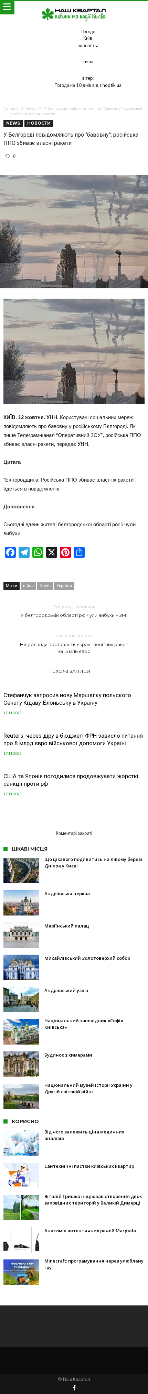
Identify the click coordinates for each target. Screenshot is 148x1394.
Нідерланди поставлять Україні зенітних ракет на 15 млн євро (74, 643)
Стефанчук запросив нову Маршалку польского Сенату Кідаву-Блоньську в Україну (67, 699)
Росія (45, 585)
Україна (64, 585)
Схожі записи (71, 671)
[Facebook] (74, 1388)
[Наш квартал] (74, 8)
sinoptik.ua (110, 85)
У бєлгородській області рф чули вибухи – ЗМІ (74, 611)
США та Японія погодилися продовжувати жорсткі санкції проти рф (70, 780)
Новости (39, 123)
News (31, 108)
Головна (11, 108)
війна (28, 585)
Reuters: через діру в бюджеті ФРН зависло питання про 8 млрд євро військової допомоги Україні (73, 739)
